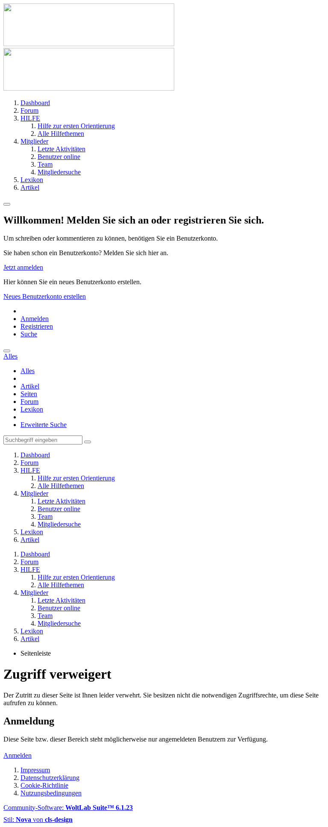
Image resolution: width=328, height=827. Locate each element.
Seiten (28, 393)
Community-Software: (68, 807)
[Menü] (6, 204)
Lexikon (31, 409)
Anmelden (34, 318)
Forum (29, 401)
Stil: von (38, 819)
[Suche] (6, 351)
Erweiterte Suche (43, 424)
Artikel (29, 386)
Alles (27, 370)
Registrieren (36, 326)
